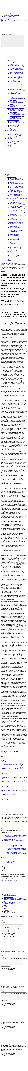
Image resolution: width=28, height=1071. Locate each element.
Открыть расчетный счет (13, 130)
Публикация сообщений (16, 77)
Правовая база (10, 140)
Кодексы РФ (13, 143)
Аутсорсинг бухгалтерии (10, 895)
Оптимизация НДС (14, 121)
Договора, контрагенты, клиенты (15, 108)
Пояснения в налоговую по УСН (18, 101)
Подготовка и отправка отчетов (12, 902)
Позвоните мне (4, 931)
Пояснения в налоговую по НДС (18, 94)
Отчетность (9, 145)
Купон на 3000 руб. (5, 19)
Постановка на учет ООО (16, 65)
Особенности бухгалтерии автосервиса (11, 790)
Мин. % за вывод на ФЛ (16, 134)
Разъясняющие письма (15, 141)
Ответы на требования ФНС (14, 93)
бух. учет (6, 786)
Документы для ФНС (15, 78)
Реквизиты (9, 862)
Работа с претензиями (15, 118)
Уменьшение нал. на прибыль (17, 122)
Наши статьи (10, 60)
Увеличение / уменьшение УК (17, 90)
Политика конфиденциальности (9, 880)
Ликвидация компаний (9, 16)
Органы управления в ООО (17, 66)
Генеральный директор (15, 70)
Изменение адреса (14, 88)
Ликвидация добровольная (13, 74)
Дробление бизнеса (14, 125)
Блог (8, 854)
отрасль (5, 773)
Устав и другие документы (16, 72)
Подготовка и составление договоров (16, 853)
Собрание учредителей (15, 68)
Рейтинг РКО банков (15, 132)
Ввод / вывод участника (16, 89)
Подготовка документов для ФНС (18, 92)
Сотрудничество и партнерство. (15, 859)
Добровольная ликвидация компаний (16, 848)
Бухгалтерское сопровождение (11, 15)
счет (2, 757)
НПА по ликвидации (15, 81)
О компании (7, 906)
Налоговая (9, 138)
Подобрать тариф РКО (15, 136)
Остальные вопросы (15, 82)
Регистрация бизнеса (9, 13)
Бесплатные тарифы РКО (16, 133)
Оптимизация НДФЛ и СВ (16, 124)
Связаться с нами (5, 965)
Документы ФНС (14, 142)
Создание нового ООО (15, 64)
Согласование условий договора (18, 114)
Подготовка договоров (9, 903)
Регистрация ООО (11, 62)
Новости (9, 137)
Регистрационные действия (14, 852)
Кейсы (8, 61)
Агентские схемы (14, 126)
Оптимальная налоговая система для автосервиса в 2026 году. (13, 838)
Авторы (9, 146)
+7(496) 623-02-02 (5, 20)
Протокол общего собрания (17, 69)
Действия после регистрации (17, 73)
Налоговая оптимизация (13, 120)
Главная (6, 894)
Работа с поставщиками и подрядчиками (16, 111)
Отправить (3, 1000)
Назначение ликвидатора (16, 76)
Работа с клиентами (15, 113)
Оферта (8, 863)
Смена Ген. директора (15, 86)
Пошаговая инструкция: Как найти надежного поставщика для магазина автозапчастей (12, 763)
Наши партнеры (11, 861)
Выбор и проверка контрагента (17, 109)
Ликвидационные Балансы (16, 80)
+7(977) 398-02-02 (14, 20)
